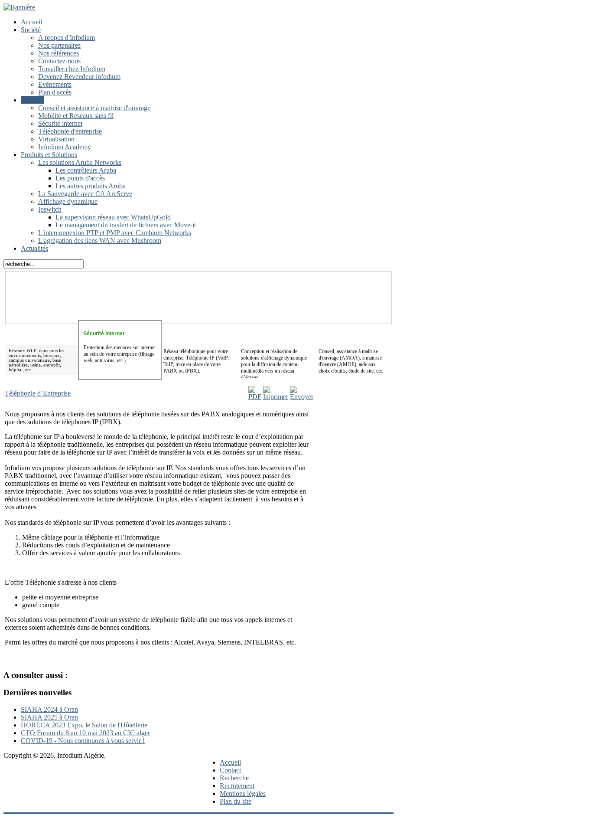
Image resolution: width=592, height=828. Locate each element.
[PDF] (254, 396)
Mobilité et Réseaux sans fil (76, 115)
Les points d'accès (80, 178)
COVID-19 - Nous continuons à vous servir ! (83, 740)
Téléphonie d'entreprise (70, 131)
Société (31, 29)
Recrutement (237, 785)
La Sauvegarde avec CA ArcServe (85, 193)
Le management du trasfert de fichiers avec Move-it (125, 225)
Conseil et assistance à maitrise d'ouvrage (94, 107)
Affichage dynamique (68, 201)
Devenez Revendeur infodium (79, 76)
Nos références (58, 53)
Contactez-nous (59, 61)
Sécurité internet (60, 123)
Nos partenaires (59, 45)
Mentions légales (243, 793)
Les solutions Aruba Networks (79, 162)
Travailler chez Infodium (71, 68)
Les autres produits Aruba (90, 186)
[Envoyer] (301, 396)
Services (32, 100)
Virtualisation (56, 139)
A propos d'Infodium (66, 37)
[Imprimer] (275, 396)
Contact (230, 770)
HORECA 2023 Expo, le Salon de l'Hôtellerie (84, 725)
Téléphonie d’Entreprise (38, 393)
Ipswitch (50, 209)
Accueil (31, 22)
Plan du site (235, 801)
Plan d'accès (55, 92)
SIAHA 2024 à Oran (49, 709)
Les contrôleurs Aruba (85, 170)
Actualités (34, 248)
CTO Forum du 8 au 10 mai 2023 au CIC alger (85, 732)
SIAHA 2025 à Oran (49, 717)
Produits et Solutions (49, 154)
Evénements (55, 84)
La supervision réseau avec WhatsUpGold (113, 217)
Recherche (234, 778)
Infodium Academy (64, 147)
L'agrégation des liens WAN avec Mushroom (99, 240)
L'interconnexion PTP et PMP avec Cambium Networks (114, 232)
